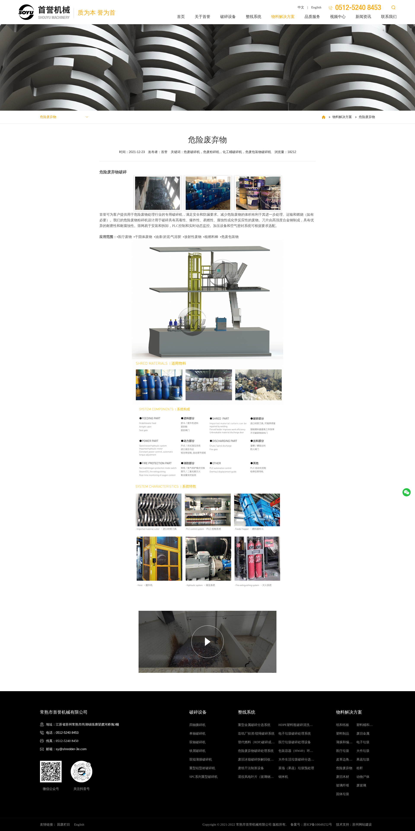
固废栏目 (63, 824)
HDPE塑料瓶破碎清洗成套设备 (295, 726)
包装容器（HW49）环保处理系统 (295, 752)
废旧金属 (362, 733)
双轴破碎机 (197, 742)
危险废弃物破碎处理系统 (256, 751)
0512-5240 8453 (67, 732)
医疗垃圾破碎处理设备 (294, 742)
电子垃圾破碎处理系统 (294, 733)
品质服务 (312, 16)
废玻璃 (361, 785)
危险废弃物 (367, 117)
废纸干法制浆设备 (251, 768)
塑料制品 (342, 733)
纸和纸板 (342, 725)
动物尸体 (362, 776)
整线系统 (253, 16)
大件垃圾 (362, 751)
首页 (181, 16)
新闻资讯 (363, 16)
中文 (301, 7)
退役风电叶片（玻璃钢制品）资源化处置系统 (256, 778)
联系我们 (389, 16)
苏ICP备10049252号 (317, 824)
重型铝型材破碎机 (202, 768)
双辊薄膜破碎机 (200, 759)
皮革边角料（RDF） (344, 761)
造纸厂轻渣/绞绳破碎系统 (256, 733)
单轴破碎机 (197, 733)
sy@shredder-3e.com (71, 749)
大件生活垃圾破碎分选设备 (296, 761)
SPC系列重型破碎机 (203, 776)
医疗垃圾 (342, 751)
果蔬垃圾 (362, 759)
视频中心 (338, 16)
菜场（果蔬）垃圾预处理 (296, 768)
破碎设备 (228, 16)
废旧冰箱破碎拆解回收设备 (256, 761)
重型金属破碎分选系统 (254, 725)
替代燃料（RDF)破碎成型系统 (256, 743)
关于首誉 (202, 16)
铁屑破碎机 (197, 751)
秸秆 (359, 768)
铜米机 (283, 776)
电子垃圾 (362, 742)
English (316, 7)
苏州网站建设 (362, 824)
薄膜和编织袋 (344, 743)
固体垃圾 (342, 794)
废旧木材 (342, 776)
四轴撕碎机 (197, 725)
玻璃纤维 (342, 785)
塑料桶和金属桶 (364, 726)
